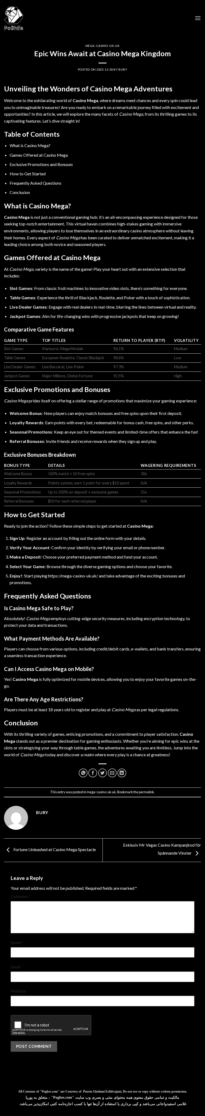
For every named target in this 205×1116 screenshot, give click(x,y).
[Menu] (198, 18)
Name (17, 942)
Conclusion (20, 192)
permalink (146, 792)
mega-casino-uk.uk (102, 45)
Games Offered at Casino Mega (39, 154)
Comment (21, 896)
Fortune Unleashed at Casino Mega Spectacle (54, 849)
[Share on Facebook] (92, 773)
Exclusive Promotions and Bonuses (41, 164)
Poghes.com (50, 1091)
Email (16, 967)
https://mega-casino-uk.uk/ (73, 575)
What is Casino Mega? (30, 145)
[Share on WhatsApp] (83, 773)
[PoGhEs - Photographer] (13, 18)
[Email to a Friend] (112, 773)
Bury (123, 69)
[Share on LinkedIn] (121, 773)
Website (18, 991)
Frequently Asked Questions (35, 182)
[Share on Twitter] (102, 773)
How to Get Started (28, 173)
